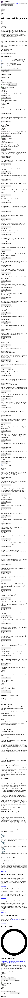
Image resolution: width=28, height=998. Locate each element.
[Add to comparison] (2, 23)
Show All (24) (4, 664)
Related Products (4, 71)
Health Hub (17, 3)
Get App (11, 5)
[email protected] (16, 919)
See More (3, 964)
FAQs (20, 69)
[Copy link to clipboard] (2, 22)
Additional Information (12, 69)
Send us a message (15, 980)
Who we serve (10, 3)
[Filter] (2, 81)
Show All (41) (4, 463)
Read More (3, 871)
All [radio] (1, 77)
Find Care (3, 3)
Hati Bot (4, 996)
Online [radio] (7, 77)
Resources (23, 3)
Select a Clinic (4, 69)
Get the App (4, 5)
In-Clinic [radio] (4, 77)
